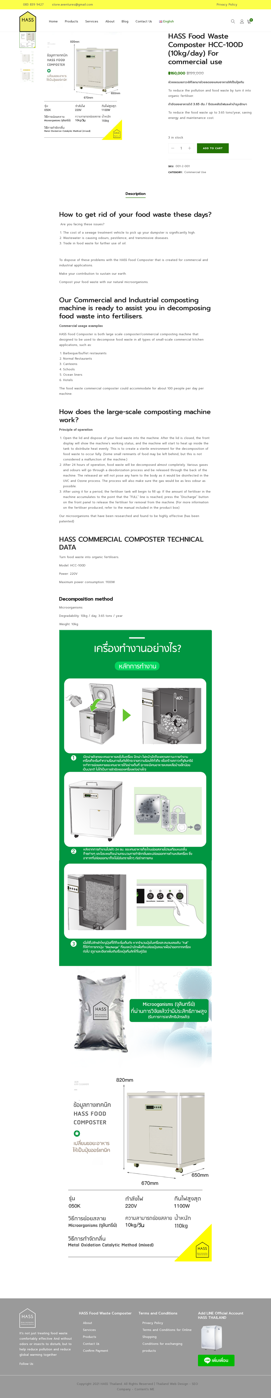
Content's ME (144, 1389)
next (153, 86)
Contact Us (144, 21)
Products (71, 21)
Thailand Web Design (172, 1384)
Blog (125, 21)
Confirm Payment (95, 1351)
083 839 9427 (33, 4)
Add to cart (213, 148)
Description (136, 193)
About (109, 21)
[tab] (136, 194)
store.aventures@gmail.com (72, 4)
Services (91, 21)
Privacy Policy (227, 4)
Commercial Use (195, 172)
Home (53, 21)
